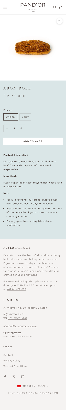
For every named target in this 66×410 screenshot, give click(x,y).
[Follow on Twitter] (14, 376)
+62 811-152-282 (16, 289)
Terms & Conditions (15, 366)
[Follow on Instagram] (22, 376)
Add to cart (33, 141)
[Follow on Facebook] (5, 376)
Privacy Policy (11, 360)
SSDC (38, 401)
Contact (8, 355)
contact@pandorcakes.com (20, 326)
